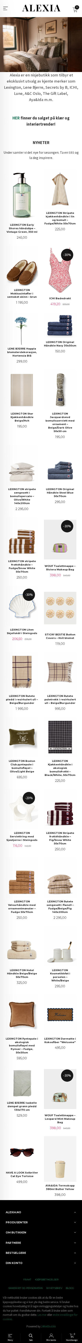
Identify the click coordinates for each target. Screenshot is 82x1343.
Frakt (27, 1279)
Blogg (70, 1288)
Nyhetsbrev (54, 1288)
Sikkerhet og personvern (25, 1288)
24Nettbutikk (48, 1326)
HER (16, 118)
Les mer (42, 1315)
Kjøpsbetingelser (47, 1279)
